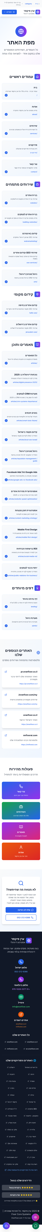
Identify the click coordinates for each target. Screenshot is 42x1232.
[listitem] (31, 1041)
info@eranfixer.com (21, 1006)
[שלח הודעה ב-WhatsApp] (35, 1225)
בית (36, 4)
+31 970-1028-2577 (21, 989)
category (28, 4)
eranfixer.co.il (21, 1024)
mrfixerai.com (21, 1027)
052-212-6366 (21, 971)
